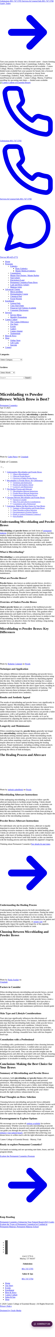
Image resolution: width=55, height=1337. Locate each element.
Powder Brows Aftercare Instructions (25, 493)
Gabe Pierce (13, 457)
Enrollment (9, 301)
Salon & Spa (10, 1297)
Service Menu (15, 315)
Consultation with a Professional (24, 504)
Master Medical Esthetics (25, 271)
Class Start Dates (17, 306)
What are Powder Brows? (21, 476)
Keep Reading (18, 516)
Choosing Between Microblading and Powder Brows (26, 497)
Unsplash (24, 457)
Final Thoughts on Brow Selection (25, 510)
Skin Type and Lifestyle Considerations (27, 502)
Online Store (15, 340)
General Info (15, 303)
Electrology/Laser (17, 280)
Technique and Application (22, 483)
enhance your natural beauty (11, 1133)
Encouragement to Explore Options (25, 512)
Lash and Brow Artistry (19, 285)
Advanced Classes (12, 289)
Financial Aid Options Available (23, 308)
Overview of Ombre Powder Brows (25, 478)
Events (13, 326)
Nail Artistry (15, 278)
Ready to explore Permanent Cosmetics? (27, 514)
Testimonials (15, 333)
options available (33, 1123)
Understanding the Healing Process (25, 495)
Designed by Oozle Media (10, 1310)
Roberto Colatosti (15, 664)
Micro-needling (16, 292)
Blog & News (10, 336)
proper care (38, 922)
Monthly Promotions (18, 317)
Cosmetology (15, 273)
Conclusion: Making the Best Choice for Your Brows (26, 506)
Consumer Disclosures (19, 310)
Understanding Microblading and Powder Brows (24, 472)
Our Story (14, 324)
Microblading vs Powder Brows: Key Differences (25, 480)
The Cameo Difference (19, 322)
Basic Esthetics (21, 268)
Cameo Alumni (16, 331)
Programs (9, 264)
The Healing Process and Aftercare (19, 489)
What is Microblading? (21, 474)
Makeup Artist (16, 287)
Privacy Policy (6, 1306)
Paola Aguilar (13, 980)
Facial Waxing (16, 299)
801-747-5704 (27, 1279)
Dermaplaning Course (19, 294)
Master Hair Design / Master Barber (24, 275)
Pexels (27, 664)
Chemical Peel (16, 296)
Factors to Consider (20, 500)
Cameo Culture (11, 319)
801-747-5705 (27, 1269)
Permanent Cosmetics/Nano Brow (24, 282)
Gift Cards (14, 343)
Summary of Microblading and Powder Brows (29, 508)
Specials (13, 345)
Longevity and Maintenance (23, 487)
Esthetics (13, 266)
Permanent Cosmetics (8, 405)
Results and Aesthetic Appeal (23, 485)
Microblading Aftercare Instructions (25, 491)
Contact (8, 347)
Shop (7, 338)
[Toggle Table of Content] (2, 467)
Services (8, 312)
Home (7, 261)
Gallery (13, 329)
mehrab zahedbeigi (15, 789)
